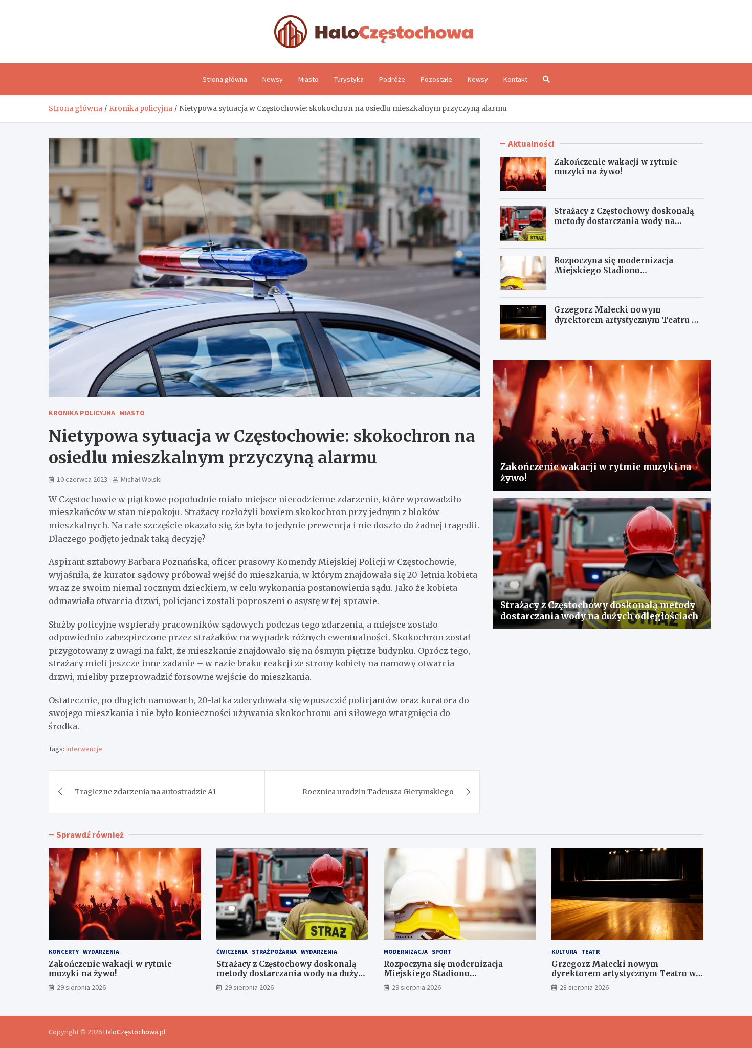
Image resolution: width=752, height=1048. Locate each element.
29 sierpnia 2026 (81, 987)
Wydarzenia (101, 951)
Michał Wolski (141, 479)
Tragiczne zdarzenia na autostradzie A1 (145, 791)
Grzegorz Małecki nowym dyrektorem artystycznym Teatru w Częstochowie (626, 320)
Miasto (308, 79)
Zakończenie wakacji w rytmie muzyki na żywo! (615, 167)
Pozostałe (436, 79)
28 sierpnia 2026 (584, 987)
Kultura (564, 951)
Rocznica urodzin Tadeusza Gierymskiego (378, 791)
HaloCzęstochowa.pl (134, 1031)
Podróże (392, 79)
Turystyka (349, 79)
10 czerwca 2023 (82, 479)
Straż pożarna (274, 951)
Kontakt (515, 79)
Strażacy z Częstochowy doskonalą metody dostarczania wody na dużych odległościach (624, 221)
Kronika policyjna (82, 412)
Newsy (272, 79)
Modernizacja (406, 951)
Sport (441, 951)
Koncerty (64, 951)
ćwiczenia (232, 951)
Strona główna (225, 79)
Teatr (590, 951)
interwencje (84, 748)
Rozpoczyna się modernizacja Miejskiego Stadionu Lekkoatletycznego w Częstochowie (626, 270)
